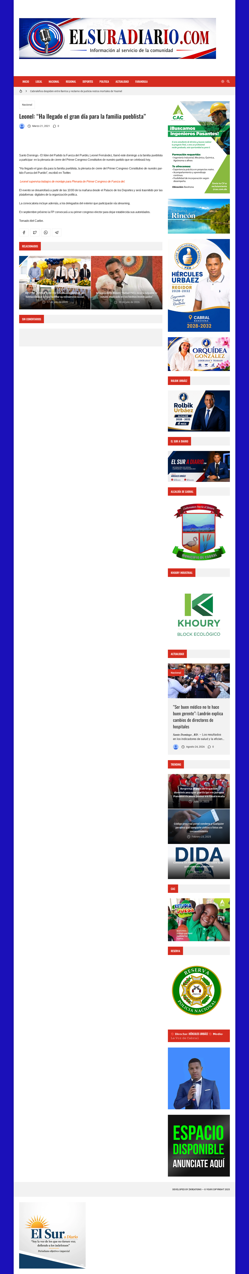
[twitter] (35, 232)
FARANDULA (141, 81)
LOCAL (39, 81)
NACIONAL (54, 81)
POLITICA (104, 81)
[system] (222, 81)
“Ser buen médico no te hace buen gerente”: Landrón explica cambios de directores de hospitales (198, 716)
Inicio (25, 81)
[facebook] (24, 232)
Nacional (27, 104)
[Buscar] (228, 81)
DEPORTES (88, 81)
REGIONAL (71, 81)
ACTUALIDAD (122, 81)
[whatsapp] (45, 232)
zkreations (195, 1189)
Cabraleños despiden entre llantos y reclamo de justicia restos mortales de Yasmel (76, 91)
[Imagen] (199, 680)
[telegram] (56, 232)
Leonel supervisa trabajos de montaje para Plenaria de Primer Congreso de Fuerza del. (72, 181)
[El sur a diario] (22, 126)
